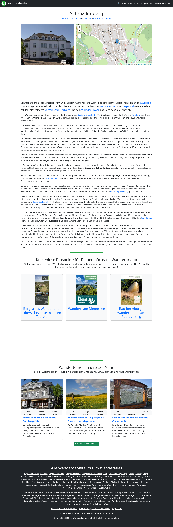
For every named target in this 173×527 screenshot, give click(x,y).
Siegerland (128, 106)
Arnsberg (136, 115)
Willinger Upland (90, 109)
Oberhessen (88, 479)
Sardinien (57, 482)
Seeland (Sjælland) (111, 482)
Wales (79, 487)
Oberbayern (75, 479)
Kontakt (111, 513)
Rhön (136, 479)
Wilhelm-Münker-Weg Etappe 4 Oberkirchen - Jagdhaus (86, 419)
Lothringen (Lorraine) (103, 476)
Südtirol (43, 485)
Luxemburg (138, 476)
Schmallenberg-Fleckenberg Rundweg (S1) (39, 419)
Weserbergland (91, 487)
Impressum (117, 508)
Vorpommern (69, 487)
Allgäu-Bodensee (31, 473)
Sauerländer (146, 218)
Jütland (75, 476)
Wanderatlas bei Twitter (69, 513)
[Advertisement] (86, 83)
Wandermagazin (141, 3)
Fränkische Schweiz (44, 476)
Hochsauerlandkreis (102, 18)
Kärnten (82, 476)
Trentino (131, 485)
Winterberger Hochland (57, 109)
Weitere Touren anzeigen (86, 443)
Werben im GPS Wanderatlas (64, 508)
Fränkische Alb (27, 476)
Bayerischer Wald (56, 473)
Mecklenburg (38, 479)
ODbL (149, 64)
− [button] (79, 30)
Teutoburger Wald (88, 485)
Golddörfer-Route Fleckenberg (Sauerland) (130, 419)
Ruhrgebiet (146, 479)
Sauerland (86, 18)
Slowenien (125, 482)
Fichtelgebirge (142, 473)
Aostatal (44, 473)
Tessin (75, 485)
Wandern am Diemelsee (86, 308)
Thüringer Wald (104, 485)
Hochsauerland (108, 106)
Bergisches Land (73, 473)
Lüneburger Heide (123, 476)
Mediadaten (84, 508)
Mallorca (26, 479)
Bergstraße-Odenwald (92, 473)
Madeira (148, 476)
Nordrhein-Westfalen (71, 18)
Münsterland (51, 479)
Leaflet (127, 64)
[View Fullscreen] (79, 36)
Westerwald (104, 487)
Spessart (135, 482)
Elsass (131, 473)
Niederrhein (63, 479)
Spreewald (145, 482)
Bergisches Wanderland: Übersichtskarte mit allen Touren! (42, 312)
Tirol (115, 485)
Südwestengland (55, 485)
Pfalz (113, 479)
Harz (68, 476)
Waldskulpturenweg (119, 191)
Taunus (68, 485)
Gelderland (59, 476)
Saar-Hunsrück (28, 482)
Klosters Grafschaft (86, 115)
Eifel (105, 473)
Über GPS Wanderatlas (160, 3)
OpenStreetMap (142, 64)
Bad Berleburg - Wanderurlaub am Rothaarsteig (131, 312)
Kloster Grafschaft (40, 202)
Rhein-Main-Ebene (125, 479)
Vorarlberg (141, 485)
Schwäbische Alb (80, 482)
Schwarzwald (95, 482)
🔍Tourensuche (125, 3)
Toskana (122, 485)
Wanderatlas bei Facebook (93, 513)
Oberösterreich (102, 479)
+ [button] (79, 27)
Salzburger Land (44, 482)
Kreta (90, 476)
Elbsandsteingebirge (118, 473)
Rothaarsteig (52, 178)
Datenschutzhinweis (101, 508)
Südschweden (32, 485)
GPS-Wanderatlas (17, 3)
